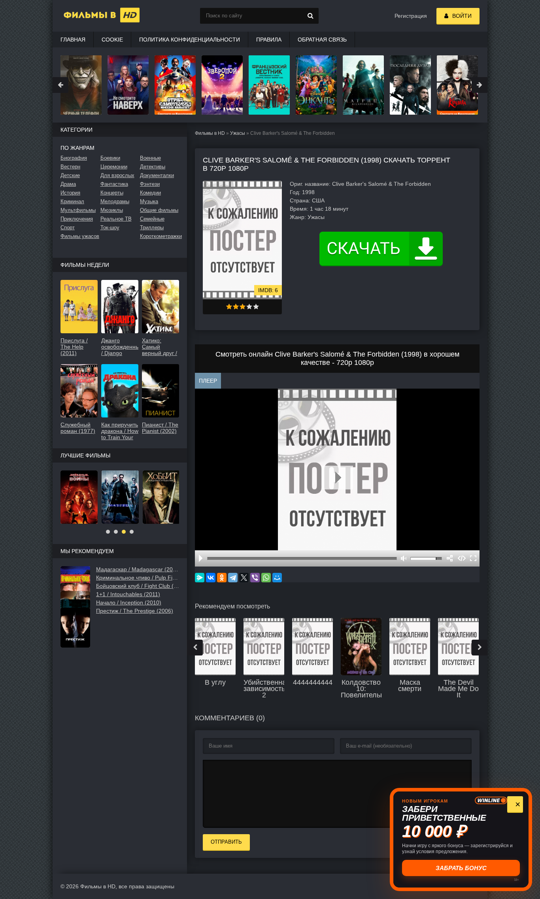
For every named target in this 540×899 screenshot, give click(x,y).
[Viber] (255, 577)
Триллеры (152, 227)
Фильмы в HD (210, 133)
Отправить (226, 842)
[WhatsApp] (266, 577)
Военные (150, 158)
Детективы (152, 167)
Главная (72, 39)
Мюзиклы (111, 210)
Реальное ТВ (116, 219)
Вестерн (70, 167)
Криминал (72, 201)
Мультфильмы (78, 210)
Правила (268, 39)
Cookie (112, 39)
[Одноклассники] (222, 577)
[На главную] (92, 16)
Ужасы (237, 133)
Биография (73, 158)
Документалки (157, 175)
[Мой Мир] (277, 577)
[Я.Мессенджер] (199, 577)
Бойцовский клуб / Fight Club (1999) (137, 586)
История (70, 193)
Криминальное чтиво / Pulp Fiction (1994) (137, 577)
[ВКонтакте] (210, 577)
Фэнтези (150, 184)
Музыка (149, 201)
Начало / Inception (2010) (128, 602)
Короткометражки (159, 236)
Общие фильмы (159, 210)
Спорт (67, 227)
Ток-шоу (109, 227)
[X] (244, 577)
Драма (68, 184)
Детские (70, 175)
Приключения (76, 219)
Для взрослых (117, 175)
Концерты (111, 193)
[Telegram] (233, 577)
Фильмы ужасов (79, 236)
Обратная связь (322, 39)
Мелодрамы (114, 201)
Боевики (110, 158)
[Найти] (311, 16)
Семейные (152, 219)
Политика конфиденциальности (189, 39)
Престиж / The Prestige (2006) (134, 611)
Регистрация (411, 16)
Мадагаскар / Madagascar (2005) (137, 569)
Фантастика (114, 184)
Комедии (150, 193)
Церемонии (113, 167)
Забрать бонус (460, 868)
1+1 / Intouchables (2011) (128, 594)
